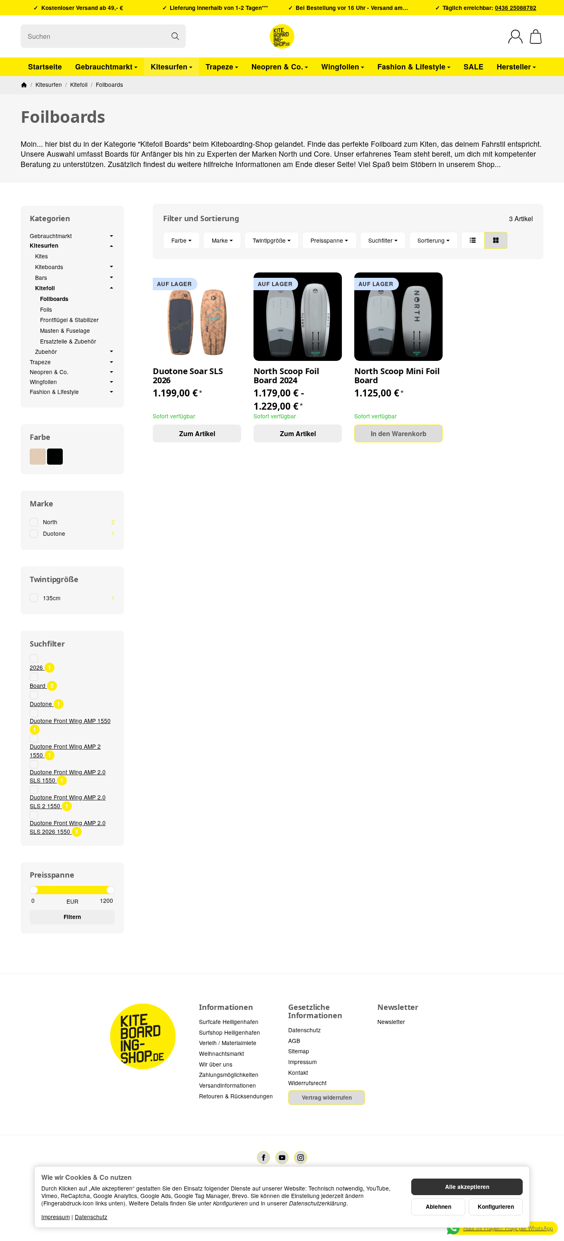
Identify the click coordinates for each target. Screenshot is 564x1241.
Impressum (55, 1216)
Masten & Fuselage (65, 330)
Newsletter (397, 1007)
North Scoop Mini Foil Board (397, 376)
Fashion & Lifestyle (411, 66)
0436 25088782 (515, 8)
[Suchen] (175, 36)
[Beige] (38, 457)
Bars (41, 278)
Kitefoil (45, 288)
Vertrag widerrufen (327, 1097)
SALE (473, 66)
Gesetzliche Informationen (315, 1011)
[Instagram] (300, 1157)
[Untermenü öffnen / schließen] (111, 236)
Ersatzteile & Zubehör (68, 341)
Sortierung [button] (431, 240)
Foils (46, 309)
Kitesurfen (169, 66)
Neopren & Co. (277, 66)
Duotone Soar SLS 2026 (188, 376)
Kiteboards (49, 267)
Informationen (226, 1007)
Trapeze (219, 66)
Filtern (72, 917)
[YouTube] (282, 1157)
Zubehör (46, 352)
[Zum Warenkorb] (535, 36)
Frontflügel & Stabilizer (69, 319)
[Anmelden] (515, 36)
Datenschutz (91, 1216)
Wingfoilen (340, 66)
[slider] (34, 890)
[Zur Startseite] (282, 36)
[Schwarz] (55, 457)
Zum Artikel (197, 433)
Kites (41, 256)
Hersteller (514, 66)
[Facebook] (263, 1157)
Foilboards (54, 299)
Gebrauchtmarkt (104, 66)
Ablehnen (438, 1206)
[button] (348, 240)
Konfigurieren (496, 1206)
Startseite (45, 66)
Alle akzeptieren (467, 1187)
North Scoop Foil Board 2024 (286, 376)
